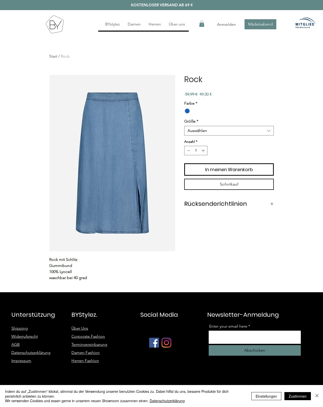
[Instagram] (166, 343)
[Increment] (203, 150)
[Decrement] (188, 150)
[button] (201, 23)
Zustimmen (298, 396)
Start (53, 56)
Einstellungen (266, 396)
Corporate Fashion (88, 336)
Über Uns (79, 328)
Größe (191, 121)
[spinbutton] (195, 150)
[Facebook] (154, 343)
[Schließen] (317, 396)
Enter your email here (228, 326)
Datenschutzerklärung (167, 400)
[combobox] (229, 130)
